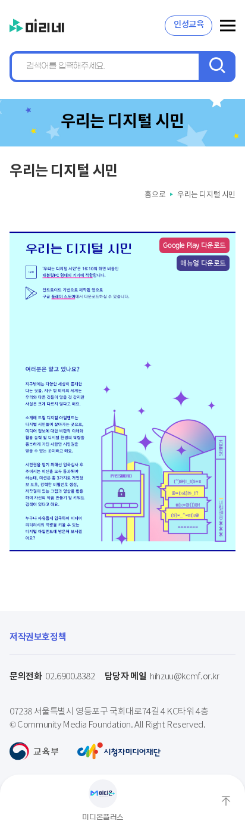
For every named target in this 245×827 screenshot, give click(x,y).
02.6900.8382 (52, 676)
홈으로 (155, 195)
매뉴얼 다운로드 (203, 262)
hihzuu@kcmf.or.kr (162, 676)
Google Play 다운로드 (194, 245)
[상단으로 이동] (225, 800)
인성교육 (188, 25)
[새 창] (34, 751)
